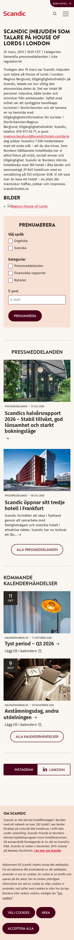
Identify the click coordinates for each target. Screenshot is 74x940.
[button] (65, 13)
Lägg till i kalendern (21, 651)
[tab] (20, 770)
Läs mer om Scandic (47, 850)
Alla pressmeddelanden (37, 549)
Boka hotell (60, 3)
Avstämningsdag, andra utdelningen (31, 714)
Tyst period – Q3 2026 (29, 644)
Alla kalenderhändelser (37, 736)
